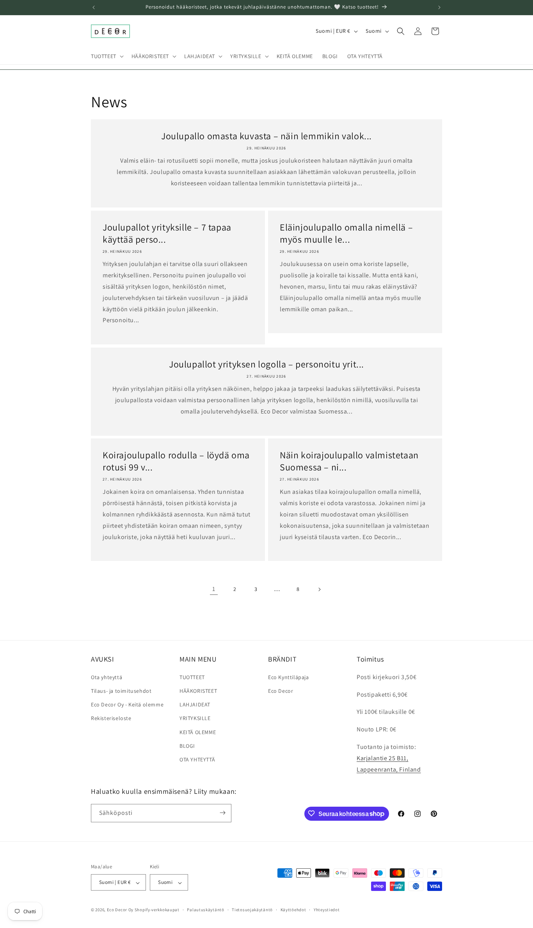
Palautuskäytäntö (205, 909)
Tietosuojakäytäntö (252, 909)
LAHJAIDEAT (194, 704)
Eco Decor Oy (120, 910)
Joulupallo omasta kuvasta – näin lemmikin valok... (266, 136)
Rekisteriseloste (111, 718)
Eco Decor (280, 690)
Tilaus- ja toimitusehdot (121, 690)
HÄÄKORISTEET (198, 690)
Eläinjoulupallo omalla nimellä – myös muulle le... (346, 233)
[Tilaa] (222, 813)
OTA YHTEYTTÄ (197, 759)
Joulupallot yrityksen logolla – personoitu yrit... (266, 364)
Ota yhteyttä (106, 676)
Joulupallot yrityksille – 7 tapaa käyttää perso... (167, 233)
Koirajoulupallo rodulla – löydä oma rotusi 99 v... (176, 461)
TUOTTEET (192, 676)
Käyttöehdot (293, 909)
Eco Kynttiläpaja (288, 676)
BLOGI (187, 745)
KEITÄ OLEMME (197, 731)
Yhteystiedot (326, 909)
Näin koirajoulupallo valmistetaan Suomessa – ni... (349, 461)
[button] (106, 56)
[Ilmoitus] (439, 7)
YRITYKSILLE (195, 718)
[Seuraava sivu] (319, 589)
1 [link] (213, 589)
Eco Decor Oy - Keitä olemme (127, 704)
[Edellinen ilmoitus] (93, 7)
